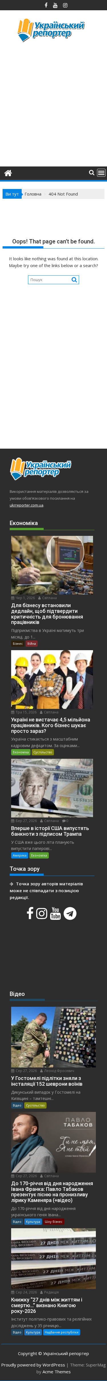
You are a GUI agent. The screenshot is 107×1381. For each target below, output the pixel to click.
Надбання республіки (61, 1332)
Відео (17, 1105)
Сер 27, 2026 (26, 1070)
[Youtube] (56, 916)
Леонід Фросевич (58, 1070)
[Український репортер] (8, 172)
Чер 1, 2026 (25, 597)
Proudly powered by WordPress (33, 1365)
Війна (31, 643)
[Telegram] (71, 916)
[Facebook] (30, 916)
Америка (20, 855)
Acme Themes (57, 1371)
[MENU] (101, 173)
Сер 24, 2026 (26, 1292)
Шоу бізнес (53, 1221)
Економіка (21, 752)
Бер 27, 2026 (26, 820)
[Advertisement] (53, 103)
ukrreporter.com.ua (26, 505)
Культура (33, 1221)
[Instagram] (42, 916)
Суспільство (42, 752)
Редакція (51, 1292)
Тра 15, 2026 (26, 712)
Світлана (49, 597)
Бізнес (18, 643)
